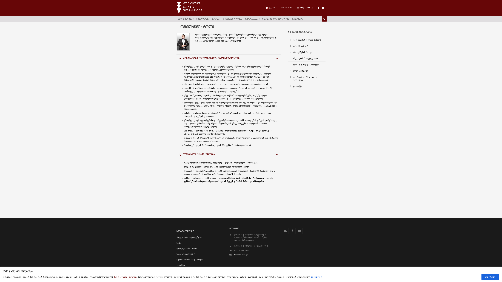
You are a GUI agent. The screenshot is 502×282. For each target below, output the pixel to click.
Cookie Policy (316, 277)
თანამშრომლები (301, 46)
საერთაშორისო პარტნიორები (189, 259)
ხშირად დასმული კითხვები (306, 64)
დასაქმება (180, 265)
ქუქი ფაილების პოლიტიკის (126, 277)
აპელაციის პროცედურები (305, 58)
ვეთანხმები (490, 277)
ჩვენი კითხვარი (300, 70)
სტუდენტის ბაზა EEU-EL (186, 254)
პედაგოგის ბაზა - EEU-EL (186, 248)
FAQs (178, 243)
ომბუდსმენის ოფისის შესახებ (307, 40)
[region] (251, 274)
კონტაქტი (297, 86)
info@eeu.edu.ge (306, 8)
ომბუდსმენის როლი (302, 52)
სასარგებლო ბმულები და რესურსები (305, 78)
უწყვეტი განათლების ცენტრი (188, 237)
